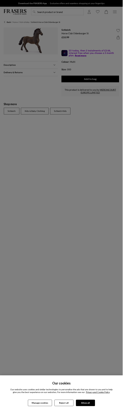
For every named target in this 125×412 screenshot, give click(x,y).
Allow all (85, 403)
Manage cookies (40, 403)
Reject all (64, 403)
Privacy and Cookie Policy (98, 392)
